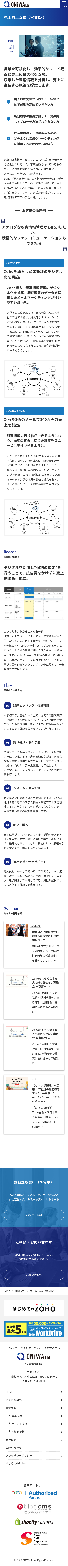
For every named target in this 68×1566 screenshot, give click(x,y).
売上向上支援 (19, 1424)
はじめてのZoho (16, 1463)
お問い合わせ (34, 1275)
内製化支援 (18, 1431)
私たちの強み (14, 1400)
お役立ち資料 (34, 1215)
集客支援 (16, 1416)
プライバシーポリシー (19, 1455)
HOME (9, 1392)
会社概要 (11, 1440)
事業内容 (11, 1408)
